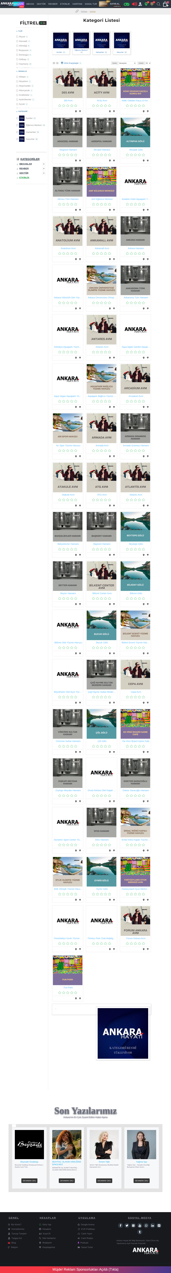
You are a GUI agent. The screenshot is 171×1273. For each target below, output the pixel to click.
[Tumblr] (139, 1231)
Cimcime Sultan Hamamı (68, 741)
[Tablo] (53, 63)
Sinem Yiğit (104, 1162)
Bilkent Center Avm (102, 593)
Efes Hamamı (102, 839)
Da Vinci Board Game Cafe (135, 741)
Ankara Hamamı (136, 248)
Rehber (84, 11)
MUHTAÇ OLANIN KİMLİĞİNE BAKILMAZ (66, 1163)
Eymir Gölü (102, 889)
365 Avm (68, 100)
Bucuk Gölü (102, 642)
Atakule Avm (68, 494)
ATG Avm (102, 494)
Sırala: (114, 63)
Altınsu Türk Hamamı (68, 199)
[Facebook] (120, 1225)
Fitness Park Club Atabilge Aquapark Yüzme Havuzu (102, 938)
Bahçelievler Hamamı (68, 544)
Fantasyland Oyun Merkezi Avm (136, 889)
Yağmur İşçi (141, 1162)
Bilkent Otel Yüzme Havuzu (68, 642)
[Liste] (57, 63)
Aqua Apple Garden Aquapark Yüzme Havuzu (136, 347)
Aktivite (93, 11)
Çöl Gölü (102, 741)
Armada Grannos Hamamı (136, 445)
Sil (44, 23)
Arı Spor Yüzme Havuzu (68, 445)
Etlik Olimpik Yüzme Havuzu (68, 889)
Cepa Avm (136, 692)
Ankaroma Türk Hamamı (136, 297)
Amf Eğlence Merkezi (102, 199)
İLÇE (20, 31)
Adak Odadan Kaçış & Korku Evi (136, 100)
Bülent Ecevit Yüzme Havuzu (136, 642)
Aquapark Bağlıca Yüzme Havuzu (102, 396)
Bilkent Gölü (136, 593)
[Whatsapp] (146, 1225)
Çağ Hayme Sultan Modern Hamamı (102, 692)
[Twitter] (126, 1225)
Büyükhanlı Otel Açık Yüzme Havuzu (68, 692)
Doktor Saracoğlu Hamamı (136, 790)
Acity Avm (102, 100)
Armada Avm (102, 445)
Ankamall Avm (102, 248)
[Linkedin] (152, 1225)
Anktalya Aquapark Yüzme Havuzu (68, 347)
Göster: (141, 63)
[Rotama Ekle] (76, 111)
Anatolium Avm (68, 248)
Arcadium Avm (136, 396)
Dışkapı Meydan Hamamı (68, 790)
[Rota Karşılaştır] (80, 111)
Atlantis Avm (136, 494)
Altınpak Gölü (136, 149)
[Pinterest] (159, 1225)
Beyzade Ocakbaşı (29, 1162)
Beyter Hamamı (68, 593)
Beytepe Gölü (136, 544)
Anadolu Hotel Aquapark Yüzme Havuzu (136, 199)
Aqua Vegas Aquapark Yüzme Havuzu (68, 396)
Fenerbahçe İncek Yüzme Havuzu (68, 938)
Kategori (22, 111)
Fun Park (68, 987)
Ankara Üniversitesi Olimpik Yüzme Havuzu (102, 297)
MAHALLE (22, 71)
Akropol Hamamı (102, 149)
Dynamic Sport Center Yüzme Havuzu (68, 839)
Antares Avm (102, 347)
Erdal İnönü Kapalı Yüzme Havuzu (136, 839)
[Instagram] (133, 1225)
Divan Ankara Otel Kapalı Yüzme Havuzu (102, 790)
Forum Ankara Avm (135, 938)
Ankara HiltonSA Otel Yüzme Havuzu (68, 297)
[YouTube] (139, 1225)
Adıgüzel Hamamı (68, 149)
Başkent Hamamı (102, 544)
